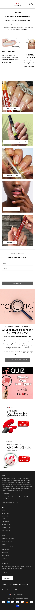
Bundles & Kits (6, 524)
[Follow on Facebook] (2, 589)
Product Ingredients (7, 547)
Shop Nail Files (10, 242)
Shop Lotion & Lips (12, 209)
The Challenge (6, 530)
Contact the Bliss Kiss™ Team (10, 502)
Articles (4, 544)
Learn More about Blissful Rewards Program (15, 584)
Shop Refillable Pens (12, 175)
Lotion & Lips (5, 516)
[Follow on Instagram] (7, 589)
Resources (5, 552)
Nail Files (4, 519)
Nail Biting (4, 558)
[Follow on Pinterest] (11, 589)
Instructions (5, 550)
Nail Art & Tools (6, 527)
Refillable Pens (6, 522)
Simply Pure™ (6, 513)
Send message (17, 283)
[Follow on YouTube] (16, 589)
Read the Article (6, 62)
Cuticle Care (5, 555)
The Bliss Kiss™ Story (8, 538)
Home (3, 510)
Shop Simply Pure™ (12, 108)
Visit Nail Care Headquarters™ (17, 360)
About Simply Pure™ (8, 541)
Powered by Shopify (22, 598)
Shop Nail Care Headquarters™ (16, 142)
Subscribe (7, 578)
